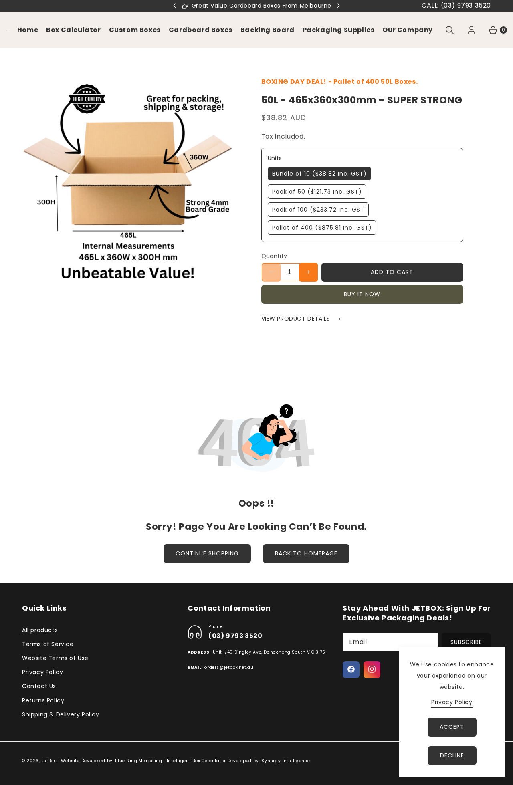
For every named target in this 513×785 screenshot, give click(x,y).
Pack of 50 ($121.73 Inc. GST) (317, 192)
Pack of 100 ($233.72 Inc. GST (318, 210)
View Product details (296, 319)
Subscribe (466, 642)
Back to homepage (306, 553)
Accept (452, 727)
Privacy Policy (42, 672)
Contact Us (39, 686)
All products (40, 630)
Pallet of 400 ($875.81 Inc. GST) (322, 228)
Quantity (274, 256)
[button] (135, 30)
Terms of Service (48, 644)
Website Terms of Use (55, 658)
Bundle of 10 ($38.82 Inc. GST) (319, 174)
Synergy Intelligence (285, 761)
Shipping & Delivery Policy (60, 714)
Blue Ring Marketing (138, 761)
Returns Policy (43, 700)
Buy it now (362, 294)
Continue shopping (207, 553)
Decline (452, 755)
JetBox (49, 761)
